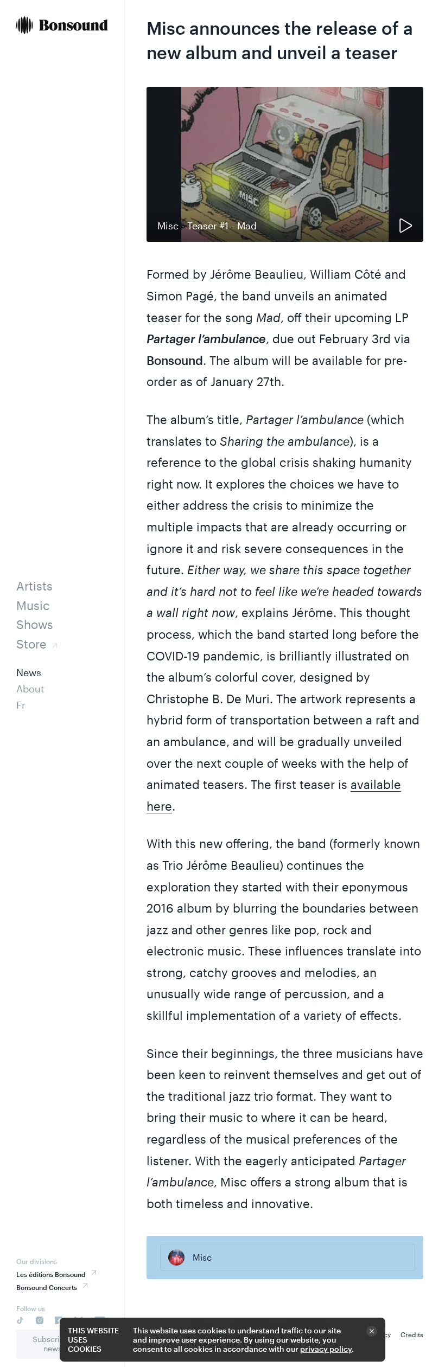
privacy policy (326, 1348)
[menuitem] (62, 26)
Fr (21, 705)
